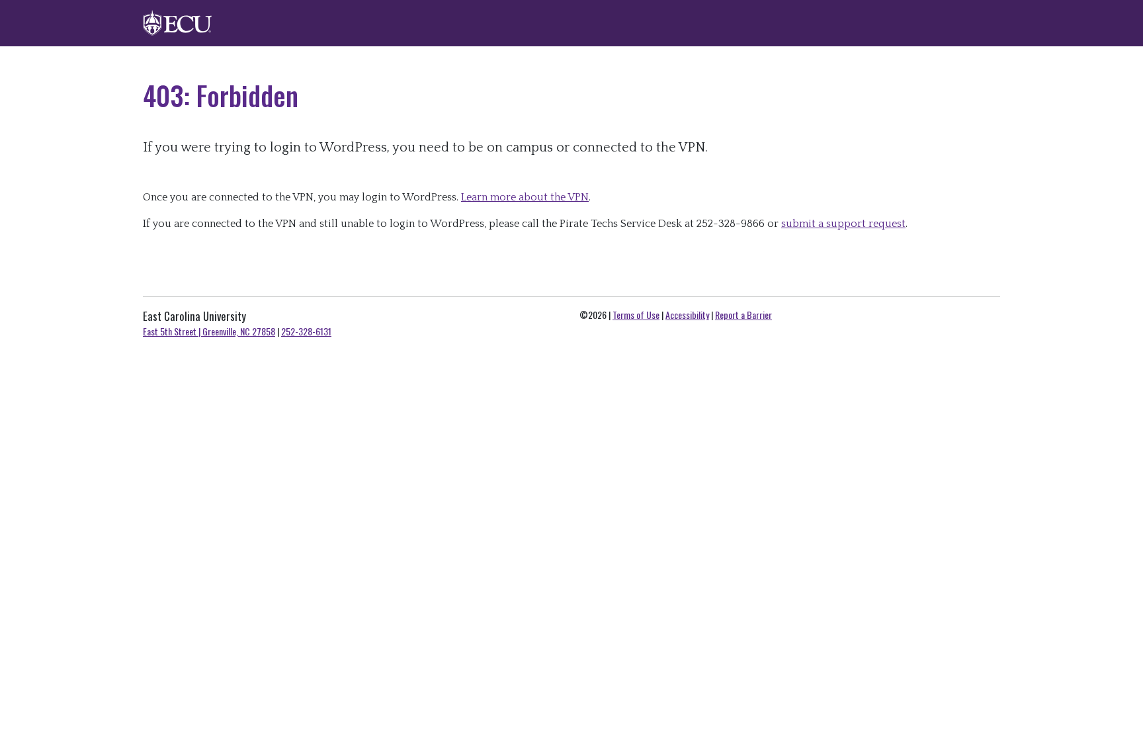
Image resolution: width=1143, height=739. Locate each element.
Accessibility (687, 315)
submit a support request (843, 224)
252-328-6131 (306, 331)
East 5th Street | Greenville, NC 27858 (209, 331)
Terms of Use (636, 315)
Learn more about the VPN (525, 197)
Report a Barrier (743, 315)
